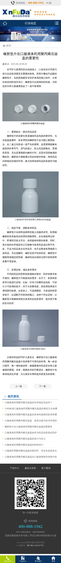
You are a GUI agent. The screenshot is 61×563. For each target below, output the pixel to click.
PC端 (48, 3)
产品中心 (14, 468)
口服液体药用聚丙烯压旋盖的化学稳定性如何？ (28, 402)
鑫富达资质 (30, 468)
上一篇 (18, 386)
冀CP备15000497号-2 (35, 545)
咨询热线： (30, 3)
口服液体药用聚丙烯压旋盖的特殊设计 (24, 445)
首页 (8, 45)
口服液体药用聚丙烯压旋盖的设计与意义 (25, 438)
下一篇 (42, 386)
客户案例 (46, 468)
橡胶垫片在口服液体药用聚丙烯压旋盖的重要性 (28, 426)
